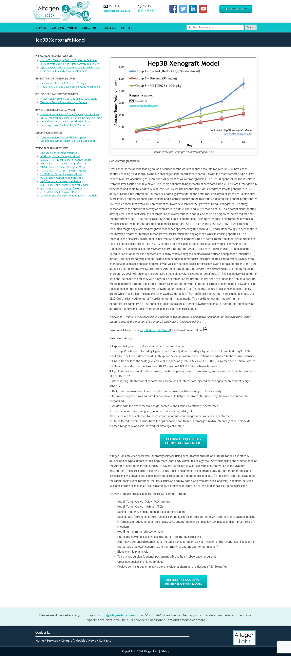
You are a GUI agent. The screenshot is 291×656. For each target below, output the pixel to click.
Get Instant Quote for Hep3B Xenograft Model (183, 441)
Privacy (165, 651)
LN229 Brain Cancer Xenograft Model (61, 174)
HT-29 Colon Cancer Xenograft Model (61, 188)
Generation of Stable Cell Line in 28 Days (63, 83)
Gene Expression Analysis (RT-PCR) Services (64, 125)
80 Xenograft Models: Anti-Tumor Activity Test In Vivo (69, 64)
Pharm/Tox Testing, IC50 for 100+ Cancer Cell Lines (68, 60)
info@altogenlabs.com (117, 10)
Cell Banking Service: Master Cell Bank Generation (68, 140)
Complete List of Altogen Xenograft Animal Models (68, 195)
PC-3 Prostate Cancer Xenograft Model (62, 177)
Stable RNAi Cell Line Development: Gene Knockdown (70, 86)
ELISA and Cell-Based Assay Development (63, 71)
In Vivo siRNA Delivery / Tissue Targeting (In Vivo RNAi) (70, 114)
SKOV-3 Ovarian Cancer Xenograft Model (63, 170)
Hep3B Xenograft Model (155, 330)
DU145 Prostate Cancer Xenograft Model (63, 167)
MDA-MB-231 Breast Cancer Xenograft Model (65, 160)
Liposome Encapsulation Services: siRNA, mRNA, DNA (70, 67)
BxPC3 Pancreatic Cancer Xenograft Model (64, 185)
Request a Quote (236, 9)
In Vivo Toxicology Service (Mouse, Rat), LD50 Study (68, 98)
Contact (126, 28)
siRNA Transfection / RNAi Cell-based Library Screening (71, 118)
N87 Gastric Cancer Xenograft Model (60, 181)
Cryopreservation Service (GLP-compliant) (63, 137)
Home (39, 640)
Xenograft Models (64, 28)
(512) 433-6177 (147, 10)
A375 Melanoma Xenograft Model (59, 192)
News (92, 640)
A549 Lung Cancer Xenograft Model (60, 156)
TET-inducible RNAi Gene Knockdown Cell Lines (66, 121)
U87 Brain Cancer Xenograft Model (59, 152)
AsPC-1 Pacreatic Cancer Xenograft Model (63, 163)
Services (41, 28)
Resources (109, 28)
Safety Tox (89, 28)
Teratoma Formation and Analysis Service (63, 102)
